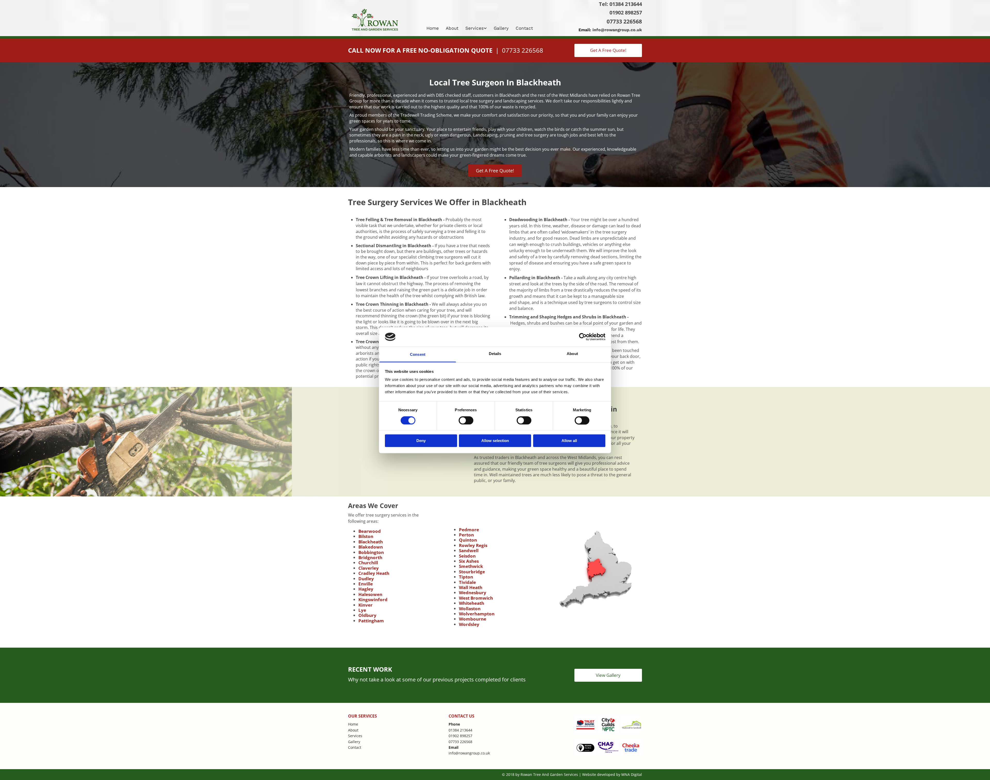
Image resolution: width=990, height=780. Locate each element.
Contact (524, 28)
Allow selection (495, 441)
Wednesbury (472, 593)
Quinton (468, 540)
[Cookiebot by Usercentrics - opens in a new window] (582, 337)
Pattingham (371, 621)
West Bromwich (476, 598)
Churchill (368, 563)
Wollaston (470, 609)
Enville (365, 584)
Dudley (366, 579)
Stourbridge (472, 572)
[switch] (466, 420)
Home (432, 28)
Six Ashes (469, 561)
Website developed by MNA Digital (612, 774)
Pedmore (469, 530)
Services (474, 28)
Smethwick (471, 566)
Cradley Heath (373, 573)
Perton (466, 535)
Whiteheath (471, 603)
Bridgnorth (370, 557)
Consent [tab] (417, 354)
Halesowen (370, 594)
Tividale (467, 582)
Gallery (501, 28)
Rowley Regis (473, 545)
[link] (477, 28)
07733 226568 (624, 21)
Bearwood (369, 531)
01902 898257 (625, 12)
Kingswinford (372, 599)
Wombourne (472, 619)
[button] (608, 50)
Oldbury (367, 615)
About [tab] (572, 354)
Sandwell (468, 550)
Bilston (365, 536)
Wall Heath (470, 587)
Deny (421, 441)
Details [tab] (495, 354)
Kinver (365, 605)
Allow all (569, 441)
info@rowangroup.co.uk (617, 29)
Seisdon (467, 556)
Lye (362, 610)
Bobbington (371, 552)
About (452, 28)
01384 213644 (625, 4)
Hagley (365, 589)
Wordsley (469, 624)
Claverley (368, 568)
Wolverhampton (476, 614)
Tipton (466, 577)
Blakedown (370, 547)
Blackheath (370, 542)
